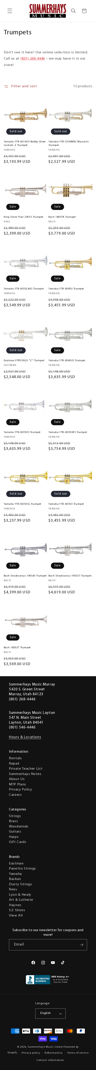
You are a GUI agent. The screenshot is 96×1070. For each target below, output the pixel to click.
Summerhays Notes (25, 774)
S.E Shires (17, 910)
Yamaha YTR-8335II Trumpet (66, 504)
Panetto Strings (22, 868)
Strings (15, 816)
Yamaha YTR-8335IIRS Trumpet (67, 432)
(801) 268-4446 (33, 58)
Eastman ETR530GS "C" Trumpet (24, 360)
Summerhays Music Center (45, 1047)
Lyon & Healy (20, 895)
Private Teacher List (25, 769)
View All (16, 915)
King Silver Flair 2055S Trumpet (24, 217)
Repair (14, 763)
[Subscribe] (81, 945)
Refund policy (54, 1053)
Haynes (15, 905)
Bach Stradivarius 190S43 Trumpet (25, 576)
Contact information (50, 1060)
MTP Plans (17, 784)
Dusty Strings (20, 884)
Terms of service (77, 1053)
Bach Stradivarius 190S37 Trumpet (70, 576)
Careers (15, 795)
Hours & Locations (25, 737)
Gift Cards (17, 842)
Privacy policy (31, 1053)
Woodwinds (18, 826)
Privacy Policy (20, 789)
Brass (13, 821)
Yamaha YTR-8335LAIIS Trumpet (24, 288)
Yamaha (15, 874)
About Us (17, 779)
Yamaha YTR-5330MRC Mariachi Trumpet (68, 143)
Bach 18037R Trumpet (62, 217)
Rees (13, 889)
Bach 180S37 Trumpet (17, 647)
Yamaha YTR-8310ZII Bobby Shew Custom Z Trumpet (25, 143)
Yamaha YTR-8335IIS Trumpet (22, 432)
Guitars (15, 831)
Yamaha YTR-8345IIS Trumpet (67, 360)
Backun (15, 879)
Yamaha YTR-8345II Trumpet (66, 288)
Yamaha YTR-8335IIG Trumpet (23, 504)
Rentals (15, 758)
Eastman (16, 863)
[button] (9, 11)
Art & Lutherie (21, 900)
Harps (14, 837)
